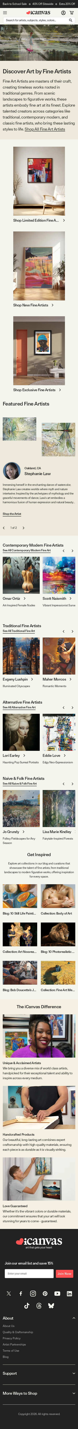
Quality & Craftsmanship (18, 1332)
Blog (5, 1357)
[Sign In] (63, 13)
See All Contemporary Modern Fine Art (27, 550)
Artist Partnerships (14, 1344)
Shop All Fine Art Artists (45, 129)
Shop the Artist (12, 514)
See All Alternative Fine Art (19, 707)
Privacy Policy (11, 1338)
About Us (9, 1326)
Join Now (64, 1273)
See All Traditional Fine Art (19, 631)
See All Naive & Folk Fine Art (20, 783)
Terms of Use (11, 1350)
